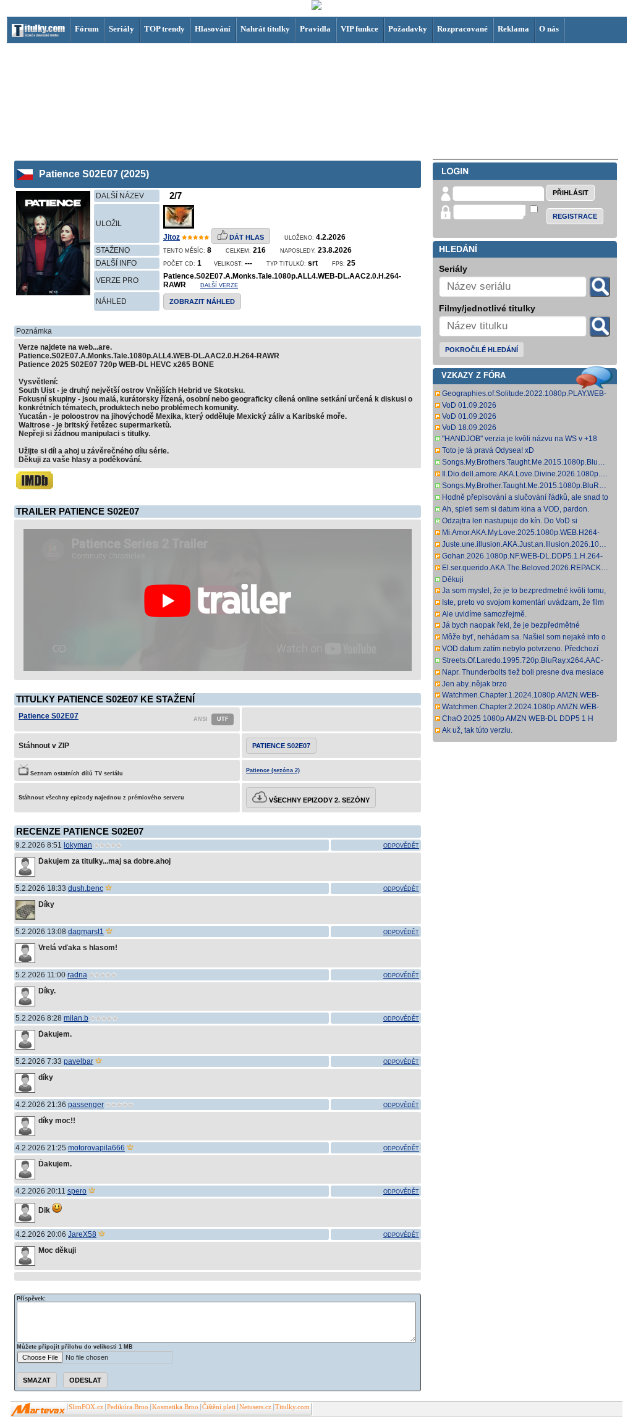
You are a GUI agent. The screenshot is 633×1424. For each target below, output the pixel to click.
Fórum (87, 28)
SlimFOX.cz (86, 1407)
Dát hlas (245, 237)
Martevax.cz (38, 1410)
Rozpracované (462, 28)
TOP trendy (164, 28)
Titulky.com (292, 1407)
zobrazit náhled (202, 301)
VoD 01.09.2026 (469, 405)
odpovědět (401, 846)
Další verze (219, 285)
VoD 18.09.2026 (469, 427)
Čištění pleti (219, 1407)
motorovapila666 (96, 1148)
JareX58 (82, 1234)
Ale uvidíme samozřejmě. (484, 614)
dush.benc (85, 888)
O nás (549, 28)
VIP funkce (359, 28)
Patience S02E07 (49, 716)
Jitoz (171, 237)
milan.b (76, 1018)
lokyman (78, 845)
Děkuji (453, 579)
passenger (86, 1104)
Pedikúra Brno (127, 1407)
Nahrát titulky (265, 28)
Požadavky (407, 28)
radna (77, 975)
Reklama (513, 28)
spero (77, 1191)
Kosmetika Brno (175, 1407)
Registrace (575, 216)
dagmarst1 (86, 931)
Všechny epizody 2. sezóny (318, 800)
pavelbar (78, 1061)
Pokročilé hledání (481, 349)
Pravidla (315, 28)
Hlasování (213, 28)
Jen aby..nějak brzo (474, 684)
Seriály (121, 28)
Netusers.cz (255, 1407)
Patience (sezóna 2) (273, 770)
